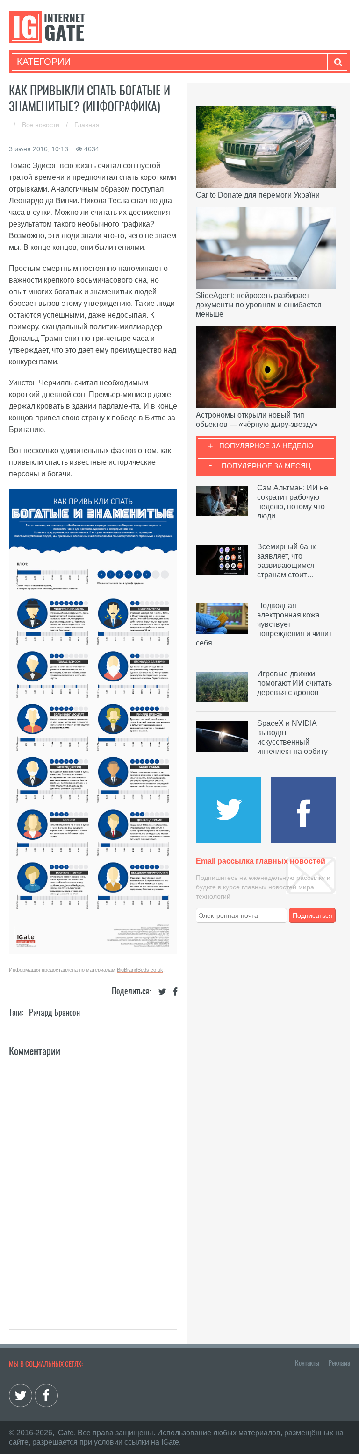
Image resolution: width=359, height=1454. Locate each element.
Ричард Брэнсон (54, 1012)
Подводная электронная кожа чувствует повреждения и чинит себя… (264, 624)
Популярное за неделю (266, 446)
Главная (87, 124)
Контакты (307, 1363)
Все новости (41, 124)
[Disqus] (93, 1183)
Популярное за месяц (266, 466)
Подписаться (312, 915)
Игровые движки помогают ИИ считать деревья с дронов (294, 683)
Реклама (339, 1363)
